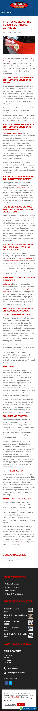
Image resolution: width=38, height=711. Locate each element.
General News (17, 32)
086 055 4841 (13, 668)
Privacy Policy (15, 697)
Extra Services (10, 590)
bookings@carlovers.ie (17, 673)
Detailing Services (12, 587)
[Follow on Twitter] (10, 683)
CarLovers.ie (11, 311)
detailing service (21, 188)
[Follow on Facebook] (6, 683)
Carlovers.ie (7, 284)
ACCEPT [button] (20, 705)
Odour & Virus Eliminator (15, 594)
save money (21, 542)
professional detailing (25, 258)
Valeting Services (12, 584)
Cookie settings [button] (10, 705)
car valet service (12, 261)
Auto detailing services (12, 133)
